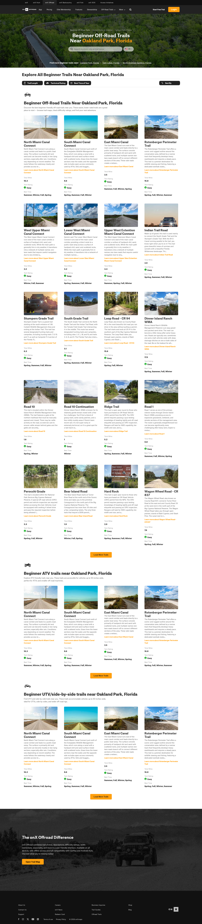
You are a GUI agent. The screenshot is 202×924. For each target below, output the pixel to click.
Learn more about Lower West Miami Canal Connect (81, 244)
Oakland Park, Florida (89, 63)
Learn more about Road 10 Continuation (81, 419)
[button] (32, 83)
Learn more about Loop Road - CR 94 (121, 332)
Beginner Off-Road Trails (80, 30)
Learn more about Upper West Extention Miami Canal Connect (121, 244)
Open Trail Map (33, 862)
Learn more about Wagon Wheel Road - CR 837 (161, 505)
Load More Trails (101, 555)
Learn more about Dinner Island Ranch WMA (161, 332)
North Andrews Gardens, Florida (137, 63)
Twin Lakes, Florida (110, 63)
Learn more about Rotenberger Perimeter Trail (161, 156)
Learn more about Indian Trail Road (161, 244)
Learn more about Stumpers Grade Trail (40, 332)
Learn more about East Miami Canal (121, 156)
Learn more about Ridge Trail (121, 419)
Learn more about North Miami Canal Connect (40, 156)
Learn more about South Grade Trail (81, 332)
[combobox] (97, 49)
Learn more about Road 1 (161, 419)
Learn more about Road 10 (40, 419)
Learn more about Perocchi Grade (40, 505)
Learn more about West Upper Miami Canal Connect (40, 244)
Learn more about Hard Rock (121, 505)
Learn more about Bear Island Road (81, 505)
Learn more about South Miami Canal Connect (81, 156)
